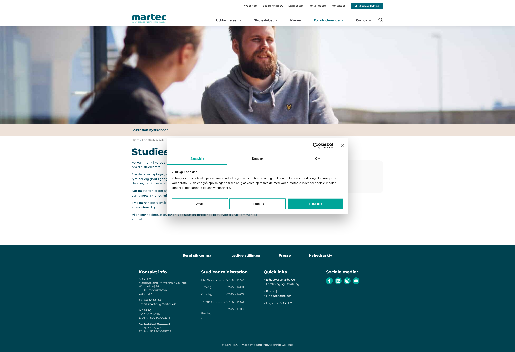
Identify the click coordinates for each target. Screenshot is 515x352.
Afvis (199, 203)
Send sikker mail (198, 255)
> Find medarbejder (277, 296)
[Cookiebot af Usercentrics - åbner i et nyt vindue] (315, 145)
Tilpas (255, 203)
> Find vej (270, 291)
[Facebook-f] (329, 280)
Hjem (136, 140)
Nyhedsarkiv (320, 255)
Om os (361, 20)
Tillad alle (315, 203)
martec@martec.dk (162, 304)
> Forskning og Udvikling (281, 284)
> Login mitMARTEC (278, 303)
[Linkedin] (338, 280)
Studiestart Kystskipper (150, 130)
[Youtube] (356, 280)
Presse (285, 255)
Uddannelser (227, 20)
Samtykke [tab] (197, 158)
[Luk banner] (342, 145)
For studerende (327, 20)
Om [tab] (317, 158)
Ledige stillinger (246, 255)
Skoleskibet (264, 20)
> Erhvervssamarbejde (279, 279)
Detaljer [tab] (257, 158)
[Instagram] (347, 280)
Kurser (296, 20)
